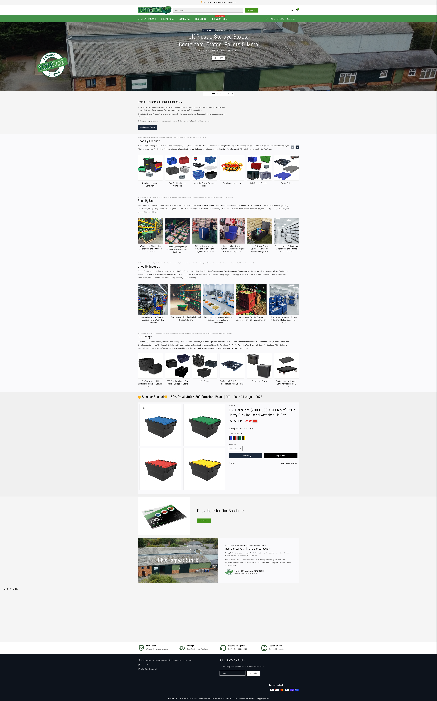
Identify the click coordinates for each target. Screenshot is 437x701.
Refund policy (204, 699)
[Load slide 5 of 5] (223, 93)
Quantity (232, 444)
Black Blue (230, 438)
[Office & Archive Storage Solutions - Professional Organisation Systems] (204, 236)
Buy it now (280, 455)
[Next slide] (257, 2)
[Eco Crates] (204, 368)
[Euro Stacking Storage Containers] (177, 171)
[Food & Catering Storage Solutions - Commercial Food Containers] (177, 236)
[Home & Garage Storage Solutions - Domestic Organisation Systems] (259, 236)
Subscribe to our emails (232, 660)
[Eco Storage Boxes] (259, 368)
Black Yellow (243, 438)
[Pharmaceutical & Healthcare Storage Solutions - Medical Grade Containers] (286, 236)
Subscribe (253, 673)
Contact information (247, 699)
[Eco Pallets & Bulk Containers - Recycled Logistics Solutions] (232, 369)
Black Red (234, 438)
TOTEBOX (178, 698)
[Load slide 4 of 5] (220, 93)
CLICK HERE (203, 521)
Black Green (239, 438)
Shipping (232, 429)
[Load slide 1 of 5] (209, 93)
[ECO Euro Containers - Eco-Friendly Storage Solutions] (177, 369)
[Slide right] (297, 147)
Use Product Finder (147, 127)
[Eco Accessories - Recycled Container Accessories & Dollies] (286, 371)
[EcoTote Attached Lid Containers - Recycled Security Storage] (150, 371)
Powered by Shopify (189, 698)
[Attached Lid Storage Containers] (150, 171)
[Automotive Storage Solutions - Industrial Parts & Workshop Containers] (153, 304)
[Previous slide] (180, 2)
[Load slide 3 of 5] (216, 93)
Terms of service (231, 699)
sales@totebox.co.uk (149, 669)
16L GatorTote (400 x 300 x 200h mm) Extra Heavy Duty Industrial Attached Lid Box (262, 412)
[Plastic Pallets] (286, 170)
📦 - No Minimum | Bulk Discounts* (218, 2)
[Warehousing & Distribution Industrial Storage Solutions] (185, 303)
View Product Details (288, 463)
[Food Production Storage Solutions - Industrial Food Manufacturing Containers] (218, 304)
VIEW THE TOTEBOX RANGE (218, 67)
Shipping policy (263, 699)
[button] (148, 19)
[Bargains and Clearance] (232, 170)
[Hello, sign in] (292, 10)
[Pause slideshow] (232, 94)
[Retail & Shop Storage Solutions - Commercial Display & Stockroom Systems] (232, 236)
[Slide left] (293, 147)
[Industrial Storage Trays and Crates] (204, 171)
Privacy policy (217, 699)
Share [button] (233, 463)
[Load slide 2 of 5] (212, 93)
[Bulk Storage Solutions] (259, 170)
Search (253, 10)
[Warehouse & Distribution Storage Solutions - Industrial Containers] (150, 236)
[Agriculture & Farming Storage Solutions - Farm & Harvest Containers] (251, 303)
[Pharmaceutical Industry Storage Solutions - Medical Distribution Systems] (284, 304)
